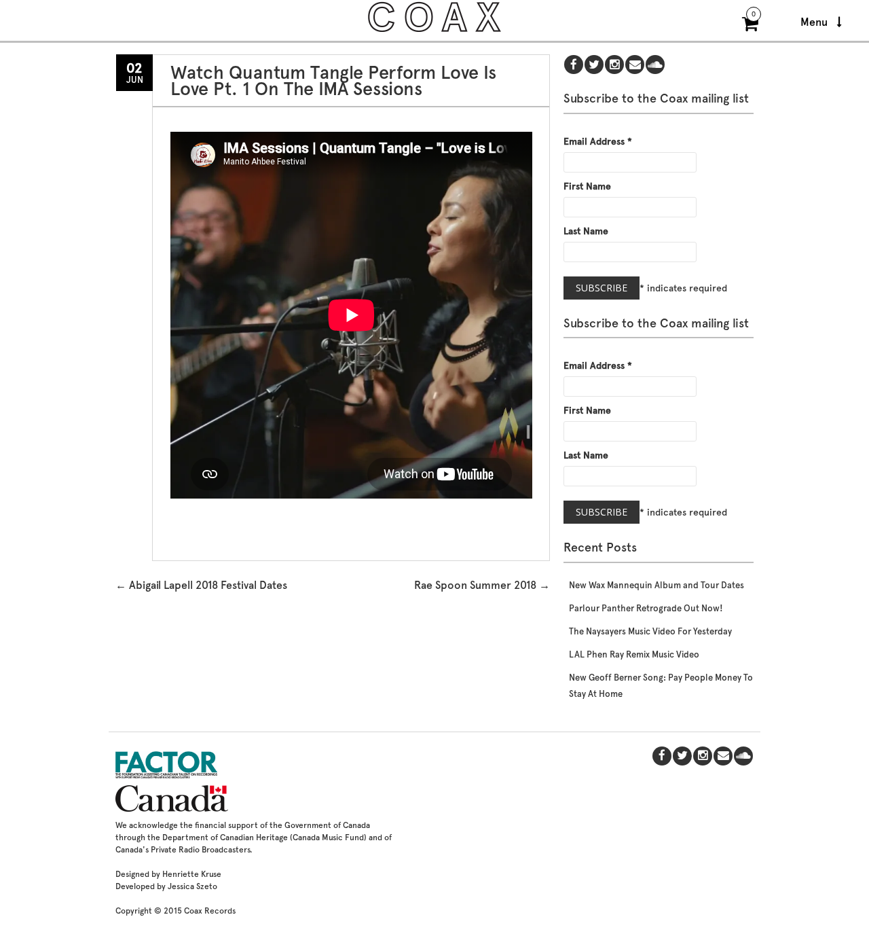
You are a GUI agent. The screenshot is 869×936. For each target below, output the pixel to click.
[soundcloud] (655, 65)
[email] (635, 65)
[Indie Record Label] (434, 30)
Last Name (585, 231)
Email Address (597, 141)
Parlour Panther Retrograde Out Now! (646, 608)
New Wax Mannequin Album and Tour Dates (656, 585)
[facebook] (573, 65)
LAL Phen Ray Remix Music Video (634, 654)
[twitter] (594, 65)
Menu (815, 22)
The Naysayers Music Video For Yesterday (650, 631)
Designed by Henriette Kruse (168, 874)
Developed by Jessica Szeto (166, 886)
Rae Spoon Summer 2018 (482, 585)
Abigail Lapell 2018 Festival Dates (201, 585)
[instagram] (614, 65)
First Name (587, 186)
